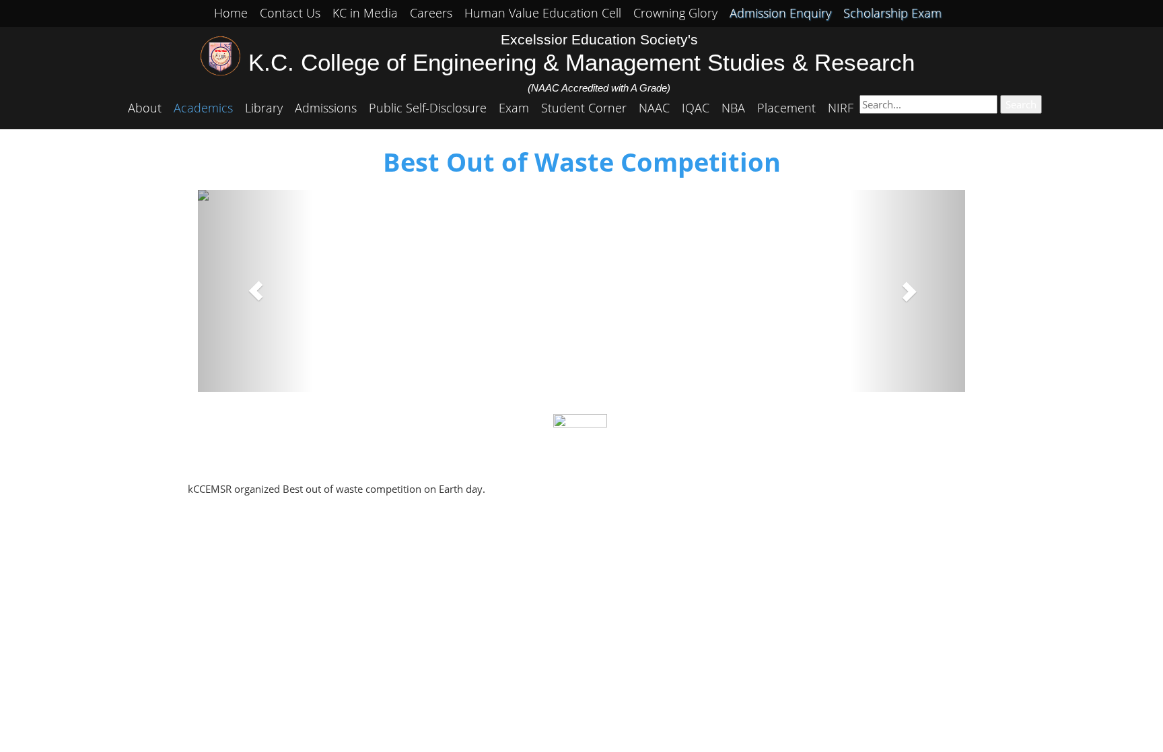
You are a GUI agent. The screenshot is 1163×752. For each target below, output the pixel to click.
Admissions (326, 108)
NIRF (840, 108)
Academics (203, 108)
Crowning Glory (675, 13)
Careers (431, 13)
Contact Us (290, 13)
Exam (514, 108)
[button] (255, 291)
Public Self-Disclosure (428, 108)
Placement (786, 108)
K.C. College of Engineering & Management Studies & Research (581, 62)
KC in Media (365, 13)
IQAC (695, 108)
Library (264, 108)
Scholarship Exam (892, 13)
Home (231, 13)
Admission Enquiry (780, 13)
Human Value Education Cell (542, 13)
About (145, 108)
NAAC (654, 108)
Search (1021, 104)
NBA (733, 108)
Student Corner (584, 108)
